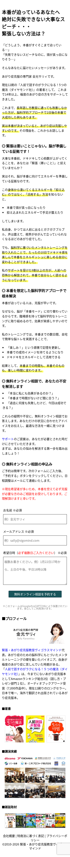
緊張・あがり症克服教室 (36, 844)
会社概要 (9, 835)
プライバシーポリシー (49, 837)
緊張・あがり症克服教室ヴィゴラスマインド (32, 650)
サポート (8, 439)
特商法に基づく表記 (30, 835)
